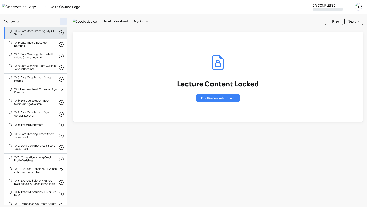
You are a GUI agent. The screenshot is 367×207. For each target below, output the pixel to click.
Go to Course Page (64, 6)
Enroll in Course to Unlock (218, 98)
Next (352, 21)
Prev (335, 21)
